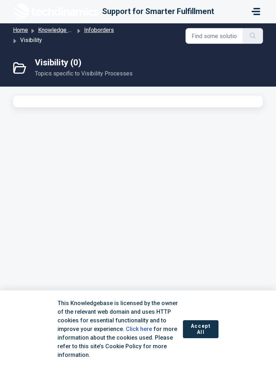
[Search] (253, 36)
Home (20, 30)
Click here (139, 329)
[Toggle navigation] (256, 11)
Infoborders (99, 30)
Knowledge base (59, 30)
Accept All (201, 329)
